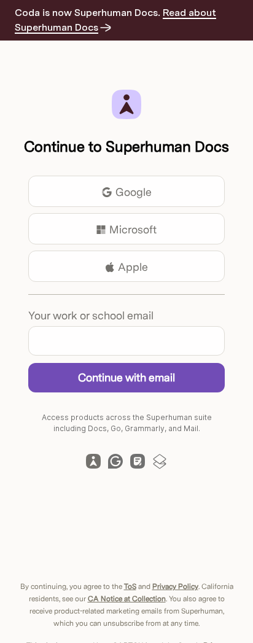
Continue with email (126, 377)
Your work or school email (91, 315)
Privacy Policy (175, 586)
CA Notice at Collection (127, 598)
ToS (130, 586)
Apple (133, 266)
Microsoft (133, 229)
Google (133, 191)
